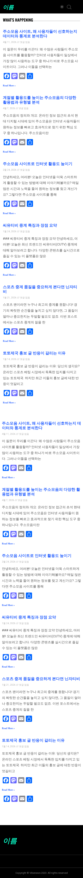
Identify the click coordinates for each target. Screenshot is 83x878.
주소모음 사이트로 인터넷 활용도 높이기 (37, 163)
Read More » (9, 85)
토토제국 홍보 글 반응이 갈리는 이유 (34, 352)
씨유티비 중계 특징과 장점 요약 (30, 225)
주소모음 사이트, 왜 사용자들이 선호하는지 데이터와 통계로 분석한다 (40, 33)
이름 (8, 6)
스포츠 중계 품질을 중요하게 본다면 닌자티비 (40, 288)
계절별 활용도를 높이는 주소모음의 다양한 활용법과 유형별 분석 (39, 99)
